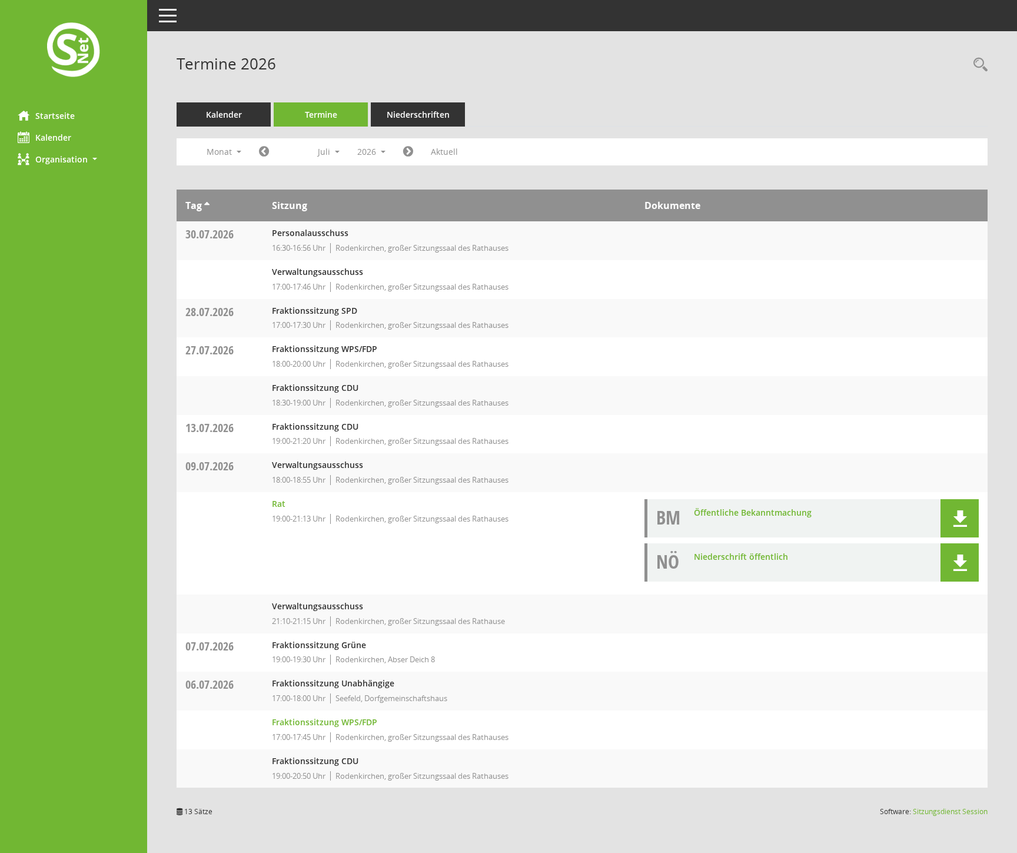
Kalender (53, 137)
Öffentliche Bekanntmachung (753, 512)
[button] (73, 159)
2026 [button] (367, 151)
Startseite (55, 115)
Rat (278, 503)
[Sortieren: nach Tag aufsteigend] (207, 205)
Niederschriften (418, 114)
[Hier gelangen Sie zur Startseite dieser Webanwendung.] (73, 51)
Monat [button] (220, 151)
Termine (321, 114)
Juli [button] (325, 151)
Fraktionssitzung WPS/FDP (324, 722)
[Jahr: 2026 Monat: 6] (264, 151)
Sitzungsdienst (950, 811)
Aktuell (444, 151)
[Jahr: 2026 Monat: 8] (408, 151)
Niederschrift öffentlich (741, 556)
